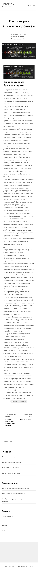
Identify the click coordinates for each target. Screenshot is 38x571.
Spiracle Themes (27, 567)
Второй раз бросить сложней (19, 24)
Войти (4, 526)
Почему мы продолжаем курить (13, 494)
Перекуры (8, 4)
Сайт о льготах (7, 531)
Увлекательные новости (11, 473)
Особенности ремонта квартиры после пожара (16, 500)
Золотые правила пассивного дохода (15, 488)
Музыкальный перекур (10, 468)
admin (22, 37)
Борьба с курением (19, 401)
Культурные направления (11, 462)
